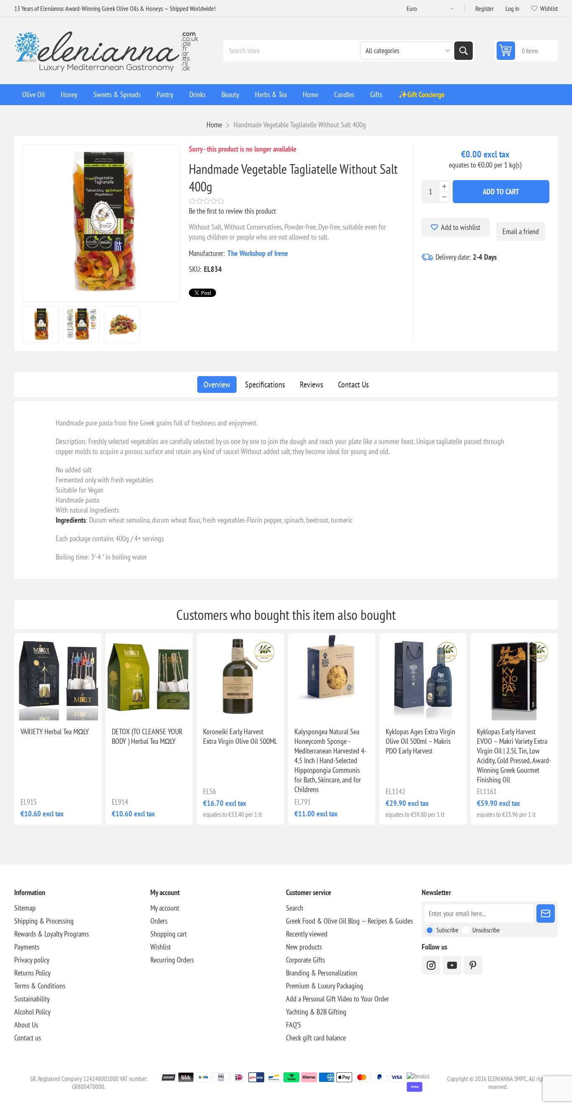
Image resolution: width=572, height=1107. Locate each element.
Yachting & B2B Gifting (316, 1012)
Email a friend (520, 231)
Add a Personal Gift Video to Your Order (337, 999)
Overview (217, 384)
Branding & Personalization (321, 973)
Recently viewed (306, 934)
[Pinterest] (473, 965)
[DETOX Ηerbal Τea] (149, 676)
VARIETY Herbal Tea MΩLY (55, 731)
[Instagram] (431, 965)
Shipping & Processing (44, 921)
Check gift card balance (316, 1037)
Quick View (45, 707)
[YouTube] (452, 965)
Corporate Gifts (305, 960)
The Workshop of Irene (257, 253)
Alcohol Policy (32, 1012)
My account (164, 908)
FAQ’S (293, 1025)
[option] (41, 324)
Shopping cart (168, 934)
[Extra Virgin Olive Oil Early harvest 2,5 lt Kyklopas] (514, 676)
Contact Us (353, 384)
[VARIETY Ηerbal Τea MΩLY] (57, 676)
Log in (512, 8)
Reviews (311, 384)
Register (484, 8)
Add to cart (501, 191)
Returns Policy (32, 973)
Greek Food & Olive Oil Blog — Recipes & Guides (349, 921)
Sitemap (25, 908)
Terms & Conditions (39, 986)
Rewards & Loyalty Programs (51, 934)
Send (545, 913)
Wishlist (160, 947)
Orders (158, 921)
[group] (240, 676)
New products (304, 947)
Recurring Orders (172, 960)
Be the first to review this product (232, 211)
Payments (26, 947)
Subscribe (447, 930)
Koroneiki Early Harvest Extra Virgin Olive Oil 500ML (240, 736)
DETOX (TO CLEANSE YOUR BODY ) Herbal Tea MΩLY (147, 736)
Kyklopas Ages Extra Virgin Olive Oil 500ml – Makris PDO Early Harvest (420, 741)
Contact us (27, 1037)
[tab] (217, 384)
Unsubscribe (486, 930)
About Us (26, 1025)
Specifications (265, 384)
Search (463, 50)
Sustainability (32, 999)
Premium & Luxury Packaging (324, 986)
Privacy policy (31, 960)
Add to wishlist (460, 227)
